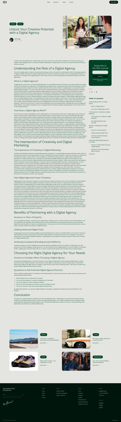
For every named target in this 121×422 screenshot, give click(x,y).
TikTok (79, 391)
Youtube (80, 397)
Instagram (80, 395)
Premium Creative (60, 391)
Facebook (80, 393)
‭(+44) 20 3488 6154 (103, 393)
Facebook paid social (83, 402)
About (43, 395)
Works (43, 393)
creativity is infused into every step (54, 189)
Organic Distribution (60, 395)
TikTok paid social (82, 399)
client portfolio (39, 262)
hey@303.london (103, 391)
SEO (24, 222)
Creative (42, 155)
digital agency (56, 62)
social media (54, 163)
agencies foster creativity (24, 181)
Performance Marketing (61, 393)
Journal (43, 397)
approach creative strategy (30, 282)
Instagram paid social (83, 404)
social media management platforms (32, 236)
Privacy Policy (115, 420)
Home (43, 391)
